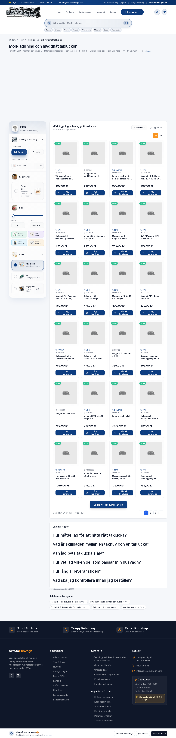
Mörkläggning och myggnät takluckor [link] (45, 40)
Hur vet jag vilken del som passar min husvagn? (97, 562)
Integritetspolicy (137, 2)
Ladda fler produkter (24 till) (108, 504)
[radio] (155, 135)
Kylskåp (58, 30)
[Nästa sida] (161, 513)
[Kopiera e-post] (86, 2)
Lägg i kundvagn (67, 192)
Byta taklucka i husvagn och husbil (108, 602)
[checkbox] (27, 191)
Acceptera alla (159, 733)
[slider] (13, 215)
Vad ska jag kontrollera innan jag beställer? (92, 580)
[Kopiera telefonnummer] (54, 2)
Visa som (16, 146)
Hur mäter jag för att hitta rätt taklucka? (90, 535)
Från (13, 220)
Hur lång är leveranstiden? (77, 571)
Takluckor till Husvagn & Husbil (67, 602)
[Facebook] (11, 675)
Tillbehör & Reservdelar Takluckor (69, 607)
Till (32, 220)
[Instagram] (18, 675)
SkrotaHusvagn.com (158, 2)
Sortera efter (19, 160)
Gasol (106, 30)
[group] (158, 135)
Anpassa (144, 733)
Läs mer (148, 51)
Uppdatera (157, 127)
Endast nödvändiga (124, 733)
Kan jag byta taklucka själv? (78, 553)
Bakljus (48, 30)
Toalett (75, 30)
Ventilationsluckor (132, 607)
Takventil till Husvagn (104, 607)
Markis (66, 30)
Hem (22, 40)
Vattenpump (86, 30)
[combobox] (27, 166)
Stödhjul (97, 30)
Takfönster (116, 30)
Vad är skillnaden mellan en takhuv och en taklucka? (101, 544)
